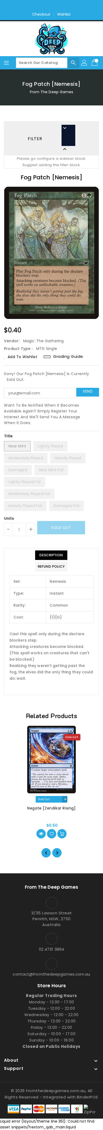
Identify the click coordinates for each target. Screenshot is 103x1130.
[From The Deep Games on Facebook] (46, 6)
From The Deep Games (51, 92)
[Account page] (84, 62)
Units (9, 518)
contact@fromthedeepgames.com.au (51, 974)
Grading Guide (68, 356)
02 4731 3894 (51, 949)
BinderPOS (87, 1097)
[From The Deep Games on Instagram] (56, 6)
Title (8, 436)
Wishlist (64, 14)
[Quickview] (41, 833)
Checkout (41, 14)
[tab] (51, 555)
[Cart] (95, 62)
